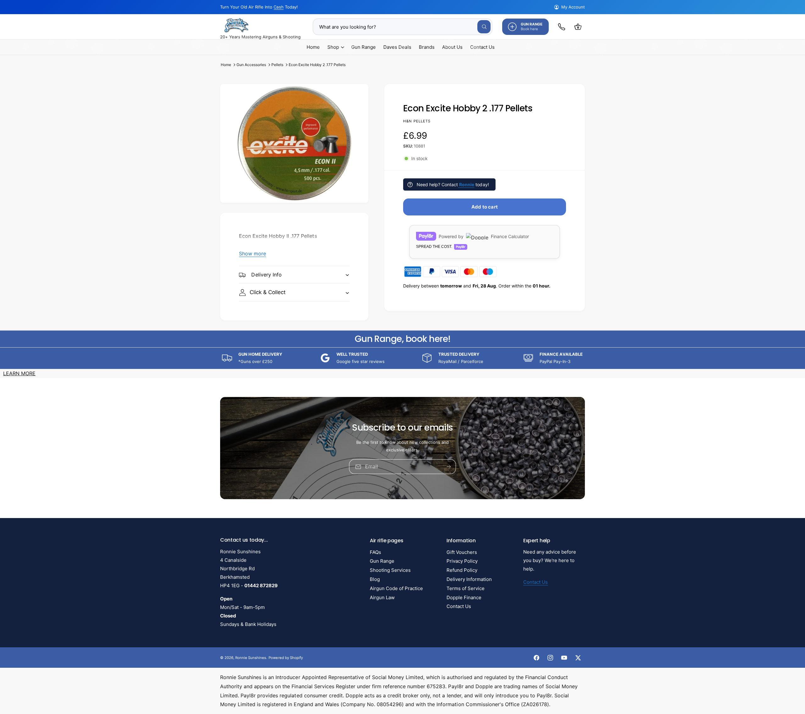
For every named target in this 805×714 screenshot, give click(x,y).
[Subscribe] (449, 466)
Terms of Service (466, 588)
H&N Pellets (417, 121)
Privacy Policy (462, 561)
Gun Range (382, 561)
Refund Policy (462, 570)
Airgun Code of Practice (396, 588)
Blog (375, 579)
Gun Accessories (251, 64)
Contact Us (459, 606)
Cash (278, 6)
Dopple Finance (464, 597)
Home (226, 64)
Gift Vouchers (462, 552)
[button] (578, 27)
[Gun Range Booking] (561, 27)
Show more (252, 253)
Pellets (277, 64)
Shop (333, 47)
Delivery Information (469, 579)
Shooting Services (390, 570)
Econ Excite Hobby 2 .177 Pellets (317, 64)
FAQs (375, 552)
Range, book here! (403, 339)
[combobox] (402, 27)
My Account (573, 6)
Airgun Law (382, 597)
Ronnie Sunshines (250, 657)
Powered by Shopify (286, 657)
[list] (402, 358)
